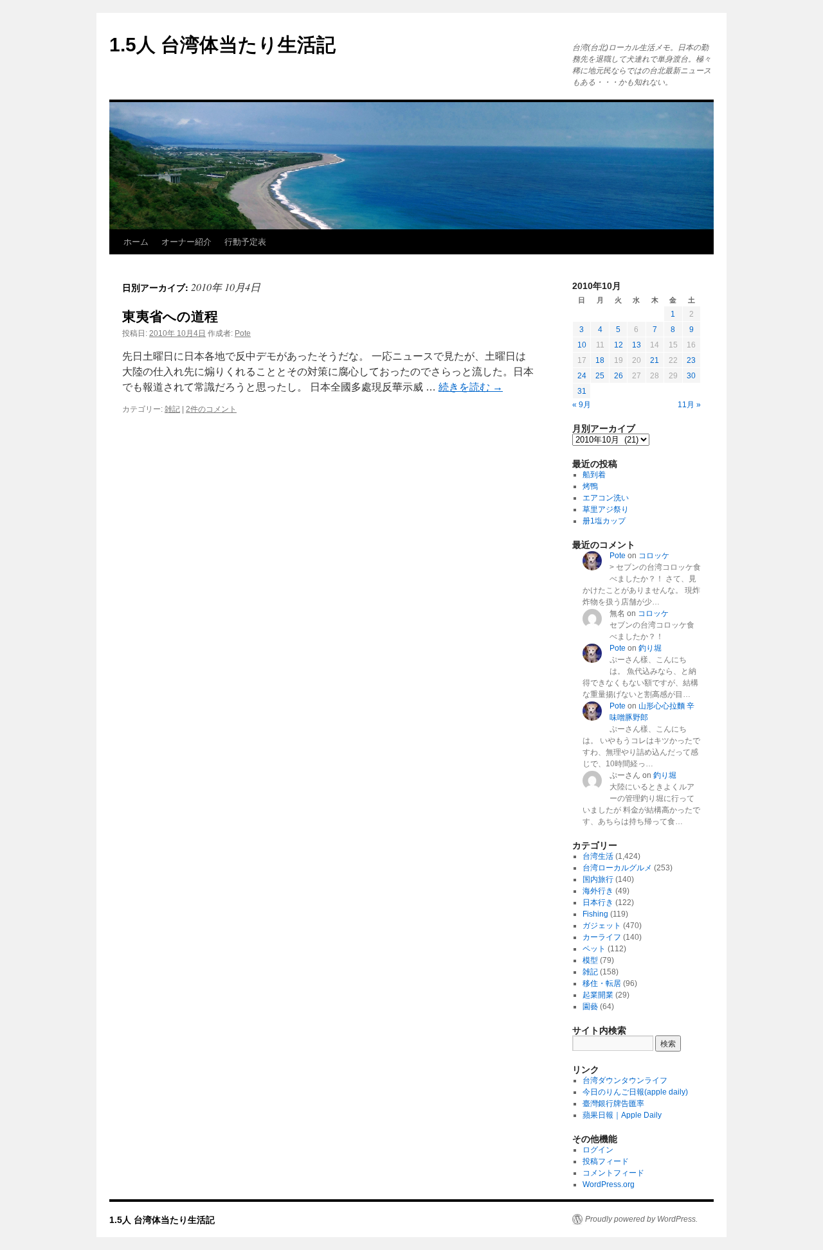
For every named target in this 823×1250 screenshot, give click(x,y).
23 (691, 360)
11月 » (689, 404)
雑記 (172, 409)
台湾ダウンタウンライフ (625, 1080)
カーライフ (602, 937)
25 (599, 375)
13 (636, 344)
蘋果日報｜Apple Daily (622, 1115)
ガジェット (602, 925)
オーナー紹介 (186, 242)
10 (581, 344)
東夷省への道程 (170, 316)
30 (691, 375)
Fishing (595, 914)
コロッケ (653, 555)
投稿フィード (606, 1161)
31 (581, 391)
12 (618, 344)
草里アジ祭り (606, 509)
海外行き (598, 890)
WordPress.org (609, 1184)
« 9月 (581, 404)
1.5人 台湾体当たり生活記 (222, 44)
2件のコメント (211, 409)
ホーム (136, 242)
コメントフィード (613, 1172)
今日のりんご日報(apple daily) (635, 1091)
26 (618, 375)
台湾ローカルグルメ (617, 867)
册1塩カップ (604, 520)
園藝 (590, 1006)
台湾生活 (598, 856)
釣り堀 (650, 648)
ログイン (598, 1149)
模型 (590, 960)
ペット (594, 948)
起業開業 (598, 994)
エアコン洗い (606, 497)
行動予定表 (245, 242)
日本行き (598, 902)
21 (654, 360)
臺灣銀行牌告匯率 (613, 1103)
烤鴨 (590, 486)
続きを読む (471, 387)
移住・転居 (602, 983)
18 (599, 360)
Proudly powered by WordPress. (641, 1219)
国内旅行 (598, 879)
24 (581, 375)
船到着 (594, 474)
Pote (243, 333)
